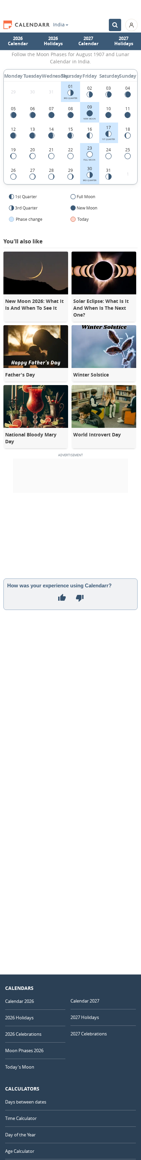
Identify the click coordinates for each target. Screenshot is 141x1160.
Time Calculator (21, 1118)
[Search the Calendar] (115, 25)
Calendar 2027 (84, 1001)
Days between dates (25, 1102)
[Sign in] (131, 25)
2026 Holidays (53, 41)
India (59, 25)
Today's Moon (19, 1067)
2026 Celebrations (23, 1034)
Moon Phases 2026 (24, 1050)
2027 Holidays (123, 41)
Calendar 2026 (19, 1001)
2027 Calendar (88, 41)
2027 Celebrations (88, 1034)
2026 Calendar (18, 41)
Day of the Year (20, 1135)
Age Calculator (19, 1151)
